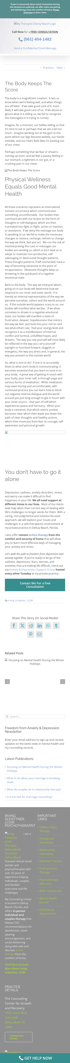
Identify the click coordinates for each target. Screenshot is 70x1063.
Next (60, 67)
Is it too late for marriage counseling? (29, 797)
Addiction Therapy (51, 861)
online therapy (38, 535)
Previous (48, 67)
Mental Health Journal (48, 900)
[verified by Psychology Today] (18, 1052)
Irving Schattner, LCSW (20, 600)
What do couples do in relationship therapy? (34, 789)
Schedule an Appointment (48, 911)
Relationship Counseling (47, 852)
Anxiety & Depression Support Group (32, 569)
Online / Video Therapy (48, 829)
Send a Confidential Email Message (35, 48)
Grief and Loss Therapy (48, 870)
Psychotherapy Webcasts (49, 881)
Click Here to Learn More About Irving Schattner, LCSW (16, 968)
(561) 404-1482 (37, 39)
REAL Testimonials (51, 891)
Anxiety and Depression (47, 840)
